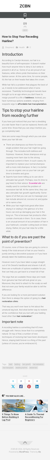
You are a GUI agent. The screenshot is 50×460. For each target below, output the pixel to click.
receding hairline (21, 368)
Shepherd (9, 47)
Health (22, 47)
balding (17, 364)
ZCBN (25, 6)
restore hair (33, 368)
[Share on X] (13, 384)
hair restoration (38, 364)
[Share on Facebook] (21, 384)
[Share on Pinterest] (29, 384)
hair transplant (8, 368)
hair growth (27, 364)
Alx (39, 452)
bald (10, 364)
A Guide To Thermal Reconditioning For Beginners (34, 417)
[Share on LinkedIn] (37, 384)
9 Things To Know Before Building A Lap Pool (10, 417)
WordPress (24, 452)
